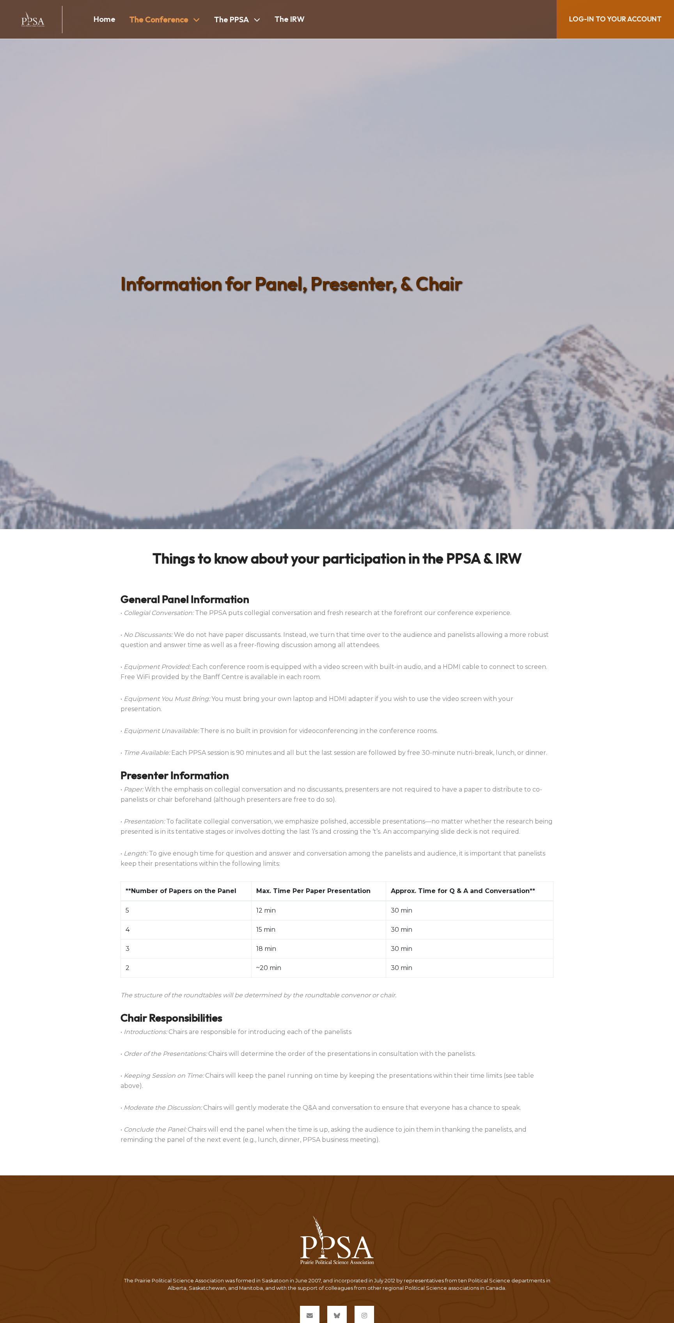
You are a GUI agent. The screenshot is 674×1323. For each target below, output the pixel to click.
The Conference (158, 19)
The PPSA (231, 19)
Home (104, 19)
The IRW (290, 19)
